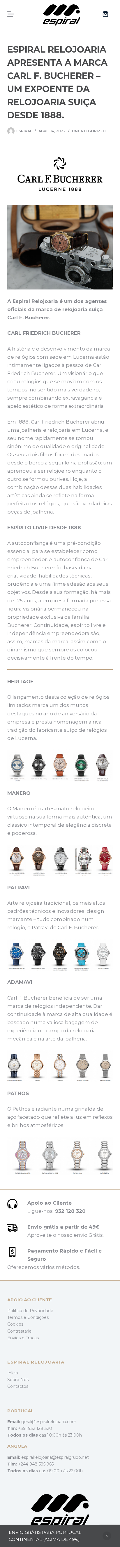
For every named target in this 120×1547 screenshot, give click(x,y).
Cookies (15, 1324)
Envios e (16, 1337)
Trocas (32, 1337)
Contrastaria (19, 1331)
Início (12, 1373)
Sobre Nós (18, 1379)
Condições (38, 1317)
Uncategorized (89, 131)
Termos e (17, 1317)
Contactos (17, 1386)
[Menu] (10, 14)
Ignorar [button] (107, 1536)
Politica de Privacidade (30, 1310)
